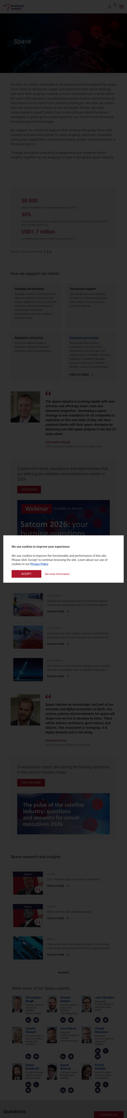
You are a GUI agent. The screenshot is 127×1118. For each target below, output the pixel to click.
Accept (26, 573)
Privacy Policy (39, 564)
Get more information (57, 573)
